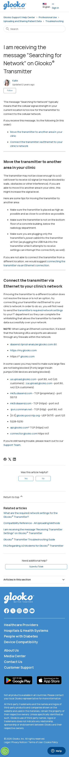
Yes (25, 478)
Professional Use (48, 17)
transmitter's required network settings (40, 310)
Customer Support (19, 667)
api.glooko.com (19, 427)
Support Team (12, 445)
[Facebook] (5, 459)
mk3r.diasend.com (20, 403)
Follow (10, 90)
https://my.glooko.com (23, 350)
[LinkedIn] (14, 459)
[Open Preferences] (5, 751)
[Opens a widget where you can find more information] (56, 751)
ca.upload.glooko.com (39, 383)
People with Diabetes (21, 636)
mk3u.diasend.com (21, 393)
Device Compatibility (21, 642)
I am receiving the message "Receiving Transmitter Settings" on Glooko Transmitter (33, 531)
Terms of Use (35, 742)
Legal (7, 742)
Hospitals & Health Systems (26, 630)
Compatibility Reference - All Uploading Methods (32, 523)
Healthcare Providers (21, 625)
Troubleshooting (54, 21)
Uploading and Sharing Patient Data (23, 21)
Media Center (15, 656)
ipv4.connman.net (21, 409)
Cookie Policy (51, 742)
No (43, 478)
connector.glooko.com (23, 433)
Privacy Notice (19, 742)
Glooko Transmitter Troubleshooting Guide (29, 539)
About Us (11, 650)
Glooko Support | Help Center (19, 17)
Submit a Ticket (36, 566)
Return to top (12, 497)
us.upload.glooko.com (23, 379)
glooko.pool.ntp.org (28, 415)
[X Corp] (9, 459)
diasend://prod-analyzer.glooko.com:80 (33, 344)
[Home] (15, 8)
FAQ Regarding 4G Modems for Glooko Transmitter (33, 545)
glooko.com (27, 356)
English (46, 6)
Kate (15, 80)
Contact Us (13, 661)
